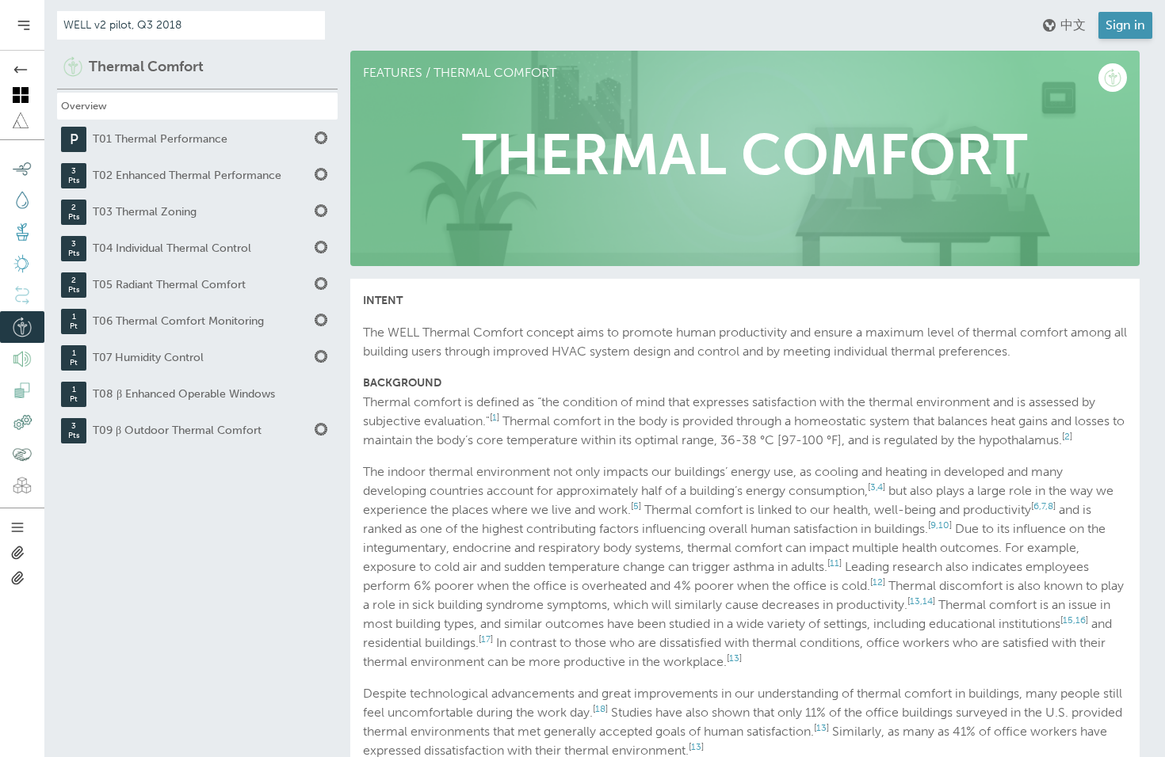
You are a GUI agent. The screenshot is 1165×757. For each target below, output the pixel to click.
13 (734, 658)
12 (878, 582)
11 (834, 563)
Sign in (1125, 24)
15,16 (1074, 620)
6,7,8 (1043, 506)
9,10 (939, 525)
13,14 (921, 601)
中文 (1073, 24)
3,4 (876, 487)
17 (486, 639)
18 (600, 708)
